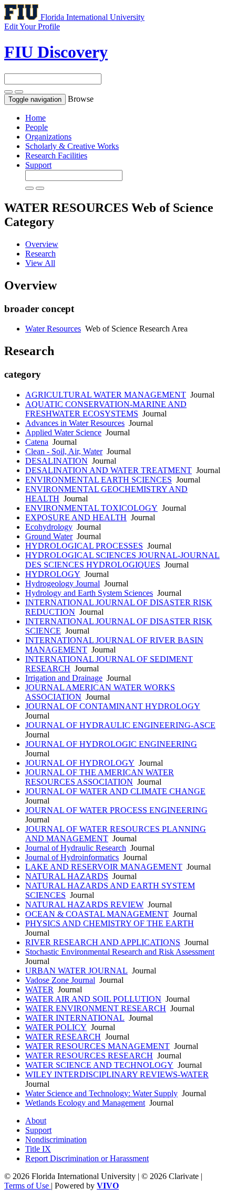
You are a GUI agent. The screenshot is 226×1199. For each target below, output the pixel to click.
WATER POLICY (56, 1027)
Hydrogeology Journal (62, 583)
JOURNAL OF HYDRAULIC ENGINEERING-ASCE (120, 725)
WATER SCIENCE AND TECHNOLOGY (99, 1065)
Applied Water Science (63, 432)
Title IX (38, 1148)
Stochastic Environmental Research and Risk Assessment (119, 951)
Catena (36, 441)
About (35, 1120)
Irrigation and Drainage (63, 677)
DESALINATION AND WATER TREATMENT (108, 470)
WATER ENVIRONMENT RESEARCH (95, 1008)
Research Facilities (56, 155)
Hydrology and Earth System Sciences (89, 592)
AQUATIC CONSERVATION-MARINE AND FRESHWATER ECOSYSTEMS (106, 409)
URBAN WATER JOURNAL (76, 970)
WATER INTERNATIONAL (75, 1017)
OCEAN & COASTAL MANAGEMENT (97, 913)
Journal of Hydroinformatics (72, 857)
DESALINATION (56, 460)
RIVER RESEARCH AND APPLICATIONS (102, 942)
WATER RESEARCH (63, 1036)
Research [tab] (40, 253)
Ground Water (49, 536)
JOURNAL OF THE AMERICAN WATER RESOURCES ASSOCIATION (99, 777)
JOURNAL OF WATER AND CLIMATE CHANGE (115, 791)
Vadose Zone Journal (60, 980)
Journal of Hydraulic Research (75, 847)
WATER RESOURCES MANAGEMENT (97, 1046)
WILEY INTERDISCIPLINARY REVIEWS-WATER (117, 1074)
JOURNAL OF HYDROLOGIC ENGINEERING (111, 744)
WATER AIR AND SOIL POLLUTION (93, 998)
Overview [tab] (41, 244)
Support (38, 164)
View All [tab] (40, 263)
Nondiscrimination (56, 1139)
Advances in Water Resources (75, 423)
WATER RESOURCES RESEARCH (89, 1055)
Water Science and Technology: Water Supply (101, 1093)
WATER (39, 989)
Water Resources (53, 328)
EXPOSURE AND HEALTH (76, 517)
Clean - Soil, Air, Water (63, 451)
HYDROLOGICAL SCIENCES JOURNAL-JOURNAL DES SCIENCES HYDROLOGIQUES (122, 560)
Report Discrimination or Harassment (87, 1158)
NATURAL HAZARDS (66, 876)
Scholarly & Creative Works (72, 146)
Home (35, 117)
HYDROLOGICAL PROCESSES (84, 545)
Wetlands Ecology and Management (85, 1102)
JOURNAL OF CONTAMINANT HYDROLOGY (112, 706)
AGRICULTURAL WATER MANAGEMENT (105, 394)
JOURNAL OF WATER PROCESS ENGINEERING (116, 810)
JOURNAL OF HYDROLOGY (80, 762)
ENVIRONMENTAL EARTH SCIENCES (98, 479)
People (36, 127)
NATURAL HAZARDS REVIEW (84, 904)
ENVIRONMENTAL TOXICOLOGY (91, 508)
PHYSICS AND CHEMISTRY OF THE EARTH (109, 923)
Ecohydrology (49, 526)
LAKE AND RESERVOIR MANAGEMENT (103, 866)
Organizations (48, 136)
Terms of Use (27, 1185)
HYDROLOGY (52, 574)
